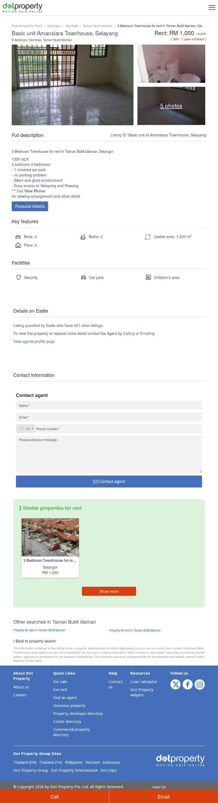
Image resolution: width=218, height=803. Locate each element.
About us (21, 687)
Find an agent (65, 698)
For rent (60, 690)
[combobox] (25, 428)
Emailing (147, 333)
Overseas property (69, 706)
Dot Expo (108, 770)
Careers (20, 695)
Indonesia (111, 762)
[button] (211, 7)
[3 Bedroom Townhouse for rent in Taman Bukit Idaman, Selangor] (50, 536)
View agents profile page (34, 341)
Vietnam (93, 762)
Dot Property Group (30, 770)
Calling (129, 333)
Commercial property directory (71, 732)
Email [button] (164, 796)
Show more (109, 591)
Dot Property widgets (141, 692)
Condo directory (67, 721)
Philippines (74, 762)
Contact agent (111, 481)
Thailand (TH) (50, 762)
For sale (60, 682)
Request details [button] (30, 206)
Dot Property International (74, 770)
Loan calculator (143, 682)
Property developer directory (78, 713)
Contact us (116, 684)
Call (55, 796)
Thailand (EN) (24, 762)
